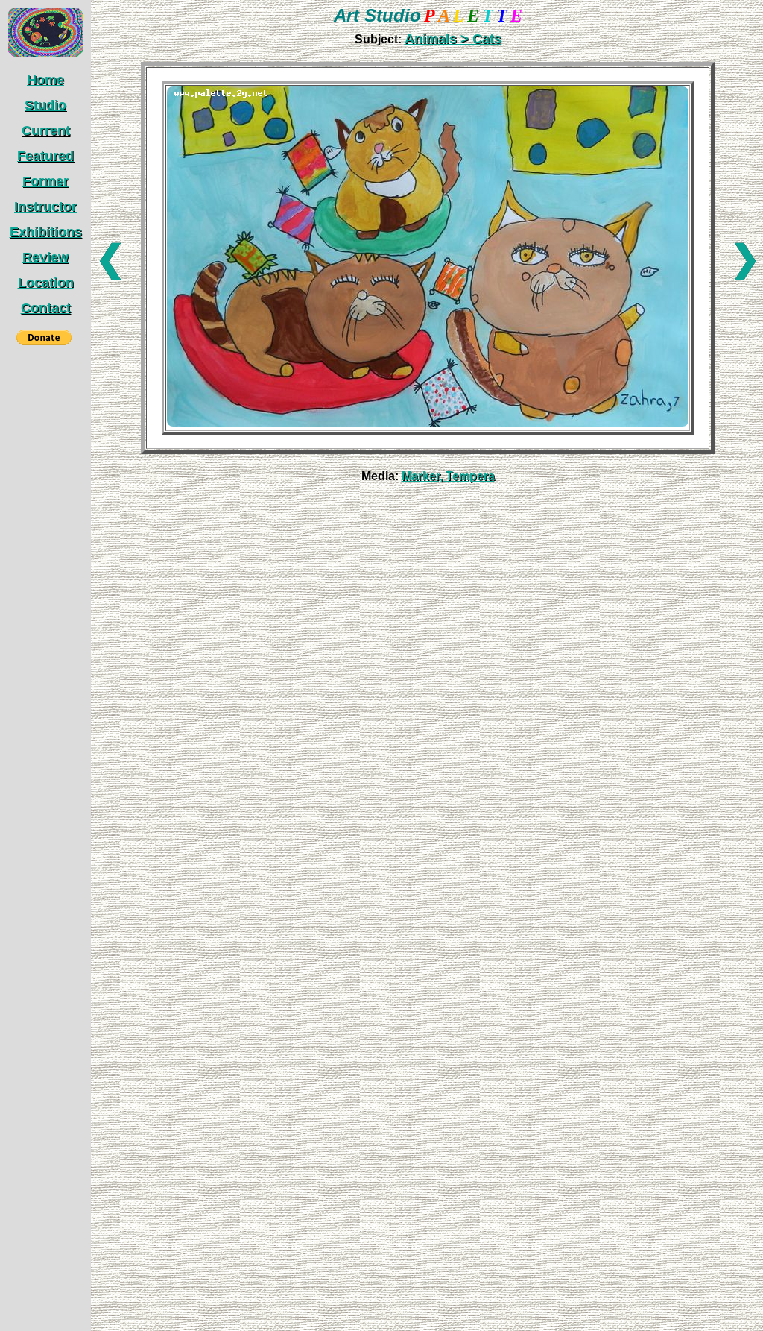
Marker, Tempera (448, 476)
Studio (45, 105)
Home (45, 79)
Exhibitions (46, 231)
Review (45, 257)
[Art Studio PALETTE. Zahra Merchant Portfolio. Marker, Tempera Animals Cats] (427, 423)
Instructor (45, 206)
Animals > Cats (453, 38)
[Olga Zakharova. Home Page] (45, 54)
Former (45, 181)
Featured (45, 155)
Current (46, 130)
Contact (46, 308)
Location (46, 282)
